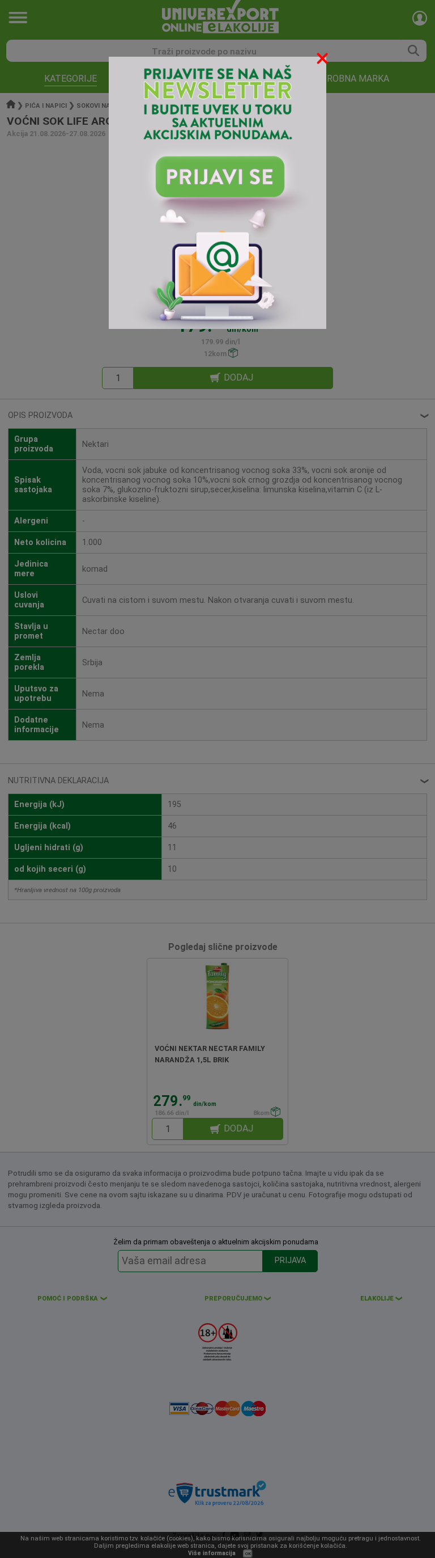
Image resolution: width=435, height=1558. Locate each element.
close (323, 60)
